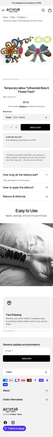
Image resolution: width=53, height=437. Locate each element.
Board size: (7, 111)
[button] (3, 10)
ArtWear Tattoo (16, 414)
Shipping (22, 106)
